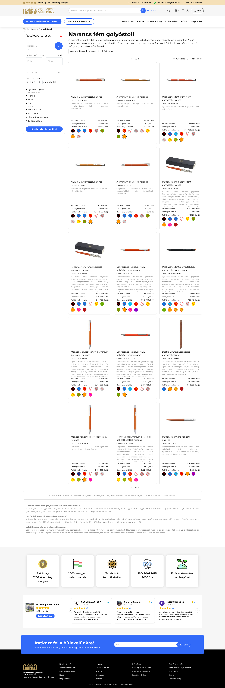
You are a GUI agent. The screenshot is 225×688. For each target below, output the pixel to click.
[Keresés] (143, 10)
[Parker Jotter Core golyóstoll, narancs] (187, 474)
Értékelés (100, 675)
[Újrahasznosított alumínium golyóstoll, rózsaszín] (130, 310)
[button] (197, 610)
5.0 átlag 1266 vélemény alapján (53, 2)
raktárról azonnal (34, 78)
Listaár (59, 55)
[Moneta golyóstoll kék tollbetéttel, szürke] (96, 474)
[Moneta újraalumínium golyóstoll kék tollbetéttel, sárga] (118, 480)
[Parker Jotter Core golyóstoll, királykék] (170, 474)
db (199, 10)
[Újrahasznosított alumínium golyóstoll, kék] (124, 304)
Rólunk (185, 21)
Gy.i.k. (171, 675)
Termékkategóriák (67, 668)
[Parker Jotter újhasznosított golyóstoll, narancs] (164, 225)
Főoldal (26, 29)
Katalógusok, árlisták (141, 668)
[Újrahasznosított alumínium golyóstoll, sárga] (170, 140)
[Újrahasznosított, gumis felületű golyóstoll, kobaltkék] (164, 304)
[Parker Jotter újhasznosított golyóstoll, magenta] (170, 225)
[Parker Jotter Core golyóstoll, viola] (193, 474)
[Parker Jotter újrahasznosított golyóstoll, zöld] (102, 304)
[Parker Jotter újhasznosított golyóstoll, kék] (170, 219)
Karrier (141, 21)
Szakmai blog (154, 21)
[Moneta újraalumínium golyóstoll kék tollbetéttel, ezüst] (148, 474)
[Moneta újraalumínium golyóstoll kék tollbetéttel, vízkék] (124, 474)
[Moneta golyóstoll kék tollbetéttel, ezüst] (102, 474)
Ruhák (31, 96)
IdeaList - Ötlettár (140, 675)
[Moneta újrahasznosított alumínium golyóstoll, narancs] (85, 395)
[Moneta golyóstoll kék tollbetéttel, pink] (90, 480)
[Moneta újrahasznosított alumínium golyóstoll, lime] (79, 395)
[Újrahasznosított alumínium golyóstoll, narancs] (182, 140)
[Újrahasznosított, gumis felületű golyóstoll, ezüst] (187, 304)
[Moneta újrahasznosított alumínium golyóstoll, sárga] (73, 395)
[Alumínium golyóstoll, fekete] (73, 131)
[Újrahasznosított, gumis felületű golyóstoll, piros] (176, 304)
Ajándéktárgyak (36, 90)
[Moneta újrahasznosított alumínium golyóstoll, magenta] (90, 395)
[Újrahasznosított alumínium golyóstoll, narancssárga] (124, 310)
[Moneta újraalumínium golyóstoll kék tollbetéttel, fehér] (136, 474)
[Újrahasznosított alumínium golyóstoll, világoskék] (176, 134)
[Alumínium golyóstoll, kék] (79, 131)
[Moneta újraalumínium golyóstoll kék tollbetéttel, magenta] (136, 480)
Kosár (62, 675)
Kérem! (183, 645)
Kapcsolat (196, 21)
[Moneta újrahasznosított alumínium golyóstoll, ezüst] (102, 389)
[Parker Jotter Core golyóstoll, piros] (182, 474)
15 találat (152, 10)
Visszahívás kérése (104, 668)
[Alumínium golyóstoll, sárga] (148, 131)
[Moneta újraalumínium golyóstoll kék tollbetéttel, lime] (124, 480)
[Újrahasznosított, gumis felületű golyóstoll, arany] (176, 310)
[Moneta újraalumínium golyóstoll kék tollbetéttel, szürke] (142, 474)
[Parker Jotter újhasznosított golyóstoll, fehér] (182, 219)
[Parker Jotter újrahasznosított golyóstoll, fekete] (73, 304)
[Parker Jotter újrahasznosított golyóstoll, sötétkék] (85, 304)
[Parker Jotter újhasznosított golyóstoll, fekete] (164, 219)
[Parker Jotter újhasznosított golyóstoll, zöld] (193, 219)
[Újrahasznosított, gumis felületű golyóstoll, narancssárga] (170, 310)
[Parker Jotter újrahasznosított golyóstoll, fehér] (90, 304)
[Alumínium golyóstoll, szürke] (96, 131)
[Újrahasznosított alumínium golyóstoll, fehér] (187, 134)
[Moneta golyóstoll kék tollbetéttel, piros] (85, 474)
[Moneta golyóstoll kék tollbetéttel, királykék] (79, 474)
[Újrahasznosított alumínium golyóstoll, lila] (136, 310)
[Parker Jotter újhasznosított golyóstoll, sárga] (187, 219)
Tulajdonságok (35, 121)
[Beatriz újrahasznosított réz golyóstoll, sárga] (170, 389)
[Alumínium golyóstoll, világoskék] (79, 216)
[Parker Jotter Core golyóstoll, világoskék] (176, 474)
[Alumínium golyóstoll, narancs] (73, 137)
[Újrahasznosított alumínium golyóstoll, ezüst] (164, 140)
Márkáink (136, 664)
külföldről (31, 82)
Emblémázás (171, 21)
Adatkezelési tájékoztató (180, 668)
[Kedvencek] (183, 10)
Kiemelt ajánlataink (141, 671)
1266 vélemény (42, 611)
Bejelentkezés (65, 664)
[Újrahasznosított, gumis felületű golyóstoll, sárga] (193, 304)
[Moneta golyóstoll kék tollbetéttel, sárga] (73, 480)
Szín (31, 104)
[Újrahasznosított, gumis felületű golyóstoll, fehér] (182, 304)
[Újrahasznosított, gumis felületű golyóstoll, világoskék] (170, 304)
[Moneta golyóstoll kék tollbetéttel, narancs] (85, 480)
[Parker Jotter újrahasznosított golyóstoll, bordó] (85, 310)
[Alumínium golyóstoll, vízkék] (85, 131)
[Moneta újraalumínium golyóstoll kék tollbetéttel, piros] (130, 474)
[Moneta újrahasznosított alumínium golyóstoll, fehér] (90, 389)
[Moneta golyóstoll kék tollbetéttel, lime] (79, 480)
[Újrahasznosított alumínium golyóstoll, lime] (118, 310)
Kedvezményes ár (35, 55)
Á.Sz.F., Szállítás (176, 664)
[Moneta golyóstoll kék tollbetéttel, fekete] (73, 474)
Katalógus (33, 113)
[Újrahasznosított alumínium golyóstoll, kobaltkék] (170, 134)
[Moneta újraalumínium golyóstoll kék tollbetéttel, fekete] (118, 474)
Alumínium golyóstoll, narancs (86, 97)
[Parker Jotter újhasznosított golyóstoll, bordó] (176, 225)
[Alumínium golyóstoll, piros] (90, 131)
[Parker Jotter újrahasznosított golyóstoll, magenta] (79, 310)
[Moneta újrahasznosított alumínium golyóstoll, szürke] (96, 389)
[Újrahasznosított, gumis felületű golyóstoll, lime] (164, 310)
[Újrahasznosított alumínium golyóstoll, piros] (182, 134)
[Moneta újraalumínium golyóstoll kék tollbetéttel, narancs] (130, 480)
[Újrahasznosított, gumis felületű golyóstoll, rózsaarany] (182, 310)
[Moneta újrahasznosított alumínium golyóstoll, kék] (79, 389)
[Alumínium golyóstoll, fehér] (130, 131)
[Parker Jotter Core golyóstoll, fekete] (164, 474)
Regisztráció (65, 678)
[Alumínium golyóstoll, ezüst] (79, 137)
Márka (31, 99)
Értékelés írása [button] (45, 616)
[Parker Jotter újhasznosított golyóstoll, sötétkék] (176, 219)
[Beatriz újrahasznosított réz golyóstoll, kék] (164, 389)
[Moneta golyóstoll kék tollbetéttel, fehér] (90, 474)
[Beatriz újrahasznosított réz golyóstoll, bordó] (182, 389)
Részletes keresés (67, 671)
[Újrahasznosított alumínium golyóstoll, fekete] (164, 134)
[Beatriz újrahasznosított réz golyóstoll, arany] (176, 389)
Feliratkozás (128, 21)
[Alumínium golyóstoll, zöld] (102, 131)
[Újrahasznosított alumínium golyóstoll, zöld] (118, 395)
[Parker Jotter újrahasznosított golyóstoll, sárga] (96, 304)
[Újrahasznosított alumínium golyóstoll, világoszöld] (176, 140)
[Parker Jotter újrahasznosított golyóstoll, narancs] (73, 310)
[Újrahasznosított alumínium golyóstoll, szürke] (193, 134)
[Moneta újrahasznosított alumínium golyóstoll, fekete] (73, 389)
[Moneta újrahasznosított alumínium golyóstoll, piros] (85, 389)
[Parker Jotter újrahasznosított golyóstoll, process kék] (79, 304)
